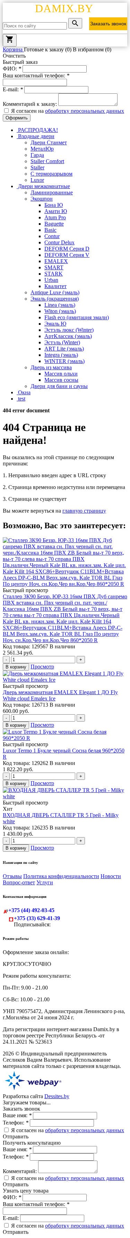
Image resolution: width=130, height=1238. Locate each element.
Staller (37, 167)
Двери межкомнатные (43, 186)
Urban (51, 280)
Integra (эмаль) (61, 355)
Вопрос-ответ (19, 882)
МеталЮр (42, 149)
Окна (24, 392)
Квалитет (55, 286)
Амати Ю (55, 211)
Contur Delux (59, 242)
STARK (53, 274)
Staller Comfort (47, 161)
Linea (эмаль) (59, 305)
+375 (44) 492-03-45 (31, 910)
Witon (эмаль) (60, 311)
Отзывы (12, 876)
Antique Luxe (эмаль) (55, 292)
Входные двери (35, 136)
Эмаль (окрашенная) (55, 299)
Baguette (54, 224)
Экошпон (42, 199)
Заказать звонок (108, 23)
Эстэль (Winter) (62, 342)
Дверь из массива (51, 367)
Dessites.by (56, 1096)
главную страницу (84, 511)
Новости (111, 876)
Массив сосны (61, 380)
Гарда (37, 155)
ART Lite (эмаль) (64, 349)
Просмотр (42, 666)
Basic (50, 230)
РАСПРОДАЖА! (37, 130)
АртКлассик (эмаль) (68, 336)
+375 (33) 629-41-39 (37, 918)
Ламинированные (52, 192)
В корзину (16, 666)
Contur (52, 236)
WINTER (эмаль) (64, 361)
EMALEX (56, 261)
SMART (53, 267)
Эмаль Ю (55, 324)
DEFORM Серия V (66, 255)
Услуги (44, 882)
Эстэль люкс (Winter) (69, 330)
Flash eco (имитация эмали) (76, 317)
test (21, 399)
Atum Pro (55, 217)
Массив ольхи (61, 374)
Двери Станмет (49, 142)
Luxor (37, 180)
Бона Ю (53, 205)
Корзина (13, 49)
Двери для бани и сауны (59, 386)
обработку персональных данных (84, 111)
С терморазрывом (51, 174)
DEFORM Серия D (66, 249)
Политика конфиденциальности (61, 876)
